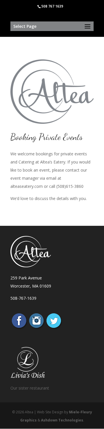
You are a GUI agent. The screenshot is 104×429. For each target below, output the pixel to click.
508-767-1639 (23, 298)
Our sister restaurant (29, 388)
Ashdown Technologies (62, 420)
